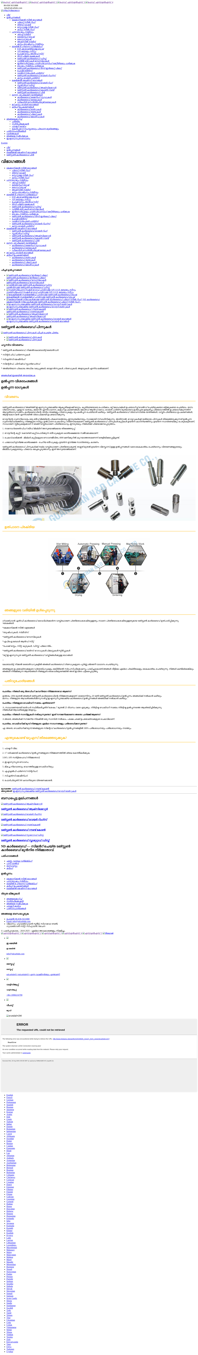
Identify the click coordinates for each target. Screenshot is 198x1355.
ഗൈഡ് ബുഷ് (24, 39)
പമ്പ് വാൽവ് (12, 863)
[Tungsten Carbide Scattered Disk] (22, 835)
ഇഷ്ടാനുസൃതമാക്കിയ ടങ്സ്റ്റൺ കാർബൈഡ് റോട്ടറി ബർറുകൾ (38, 307)
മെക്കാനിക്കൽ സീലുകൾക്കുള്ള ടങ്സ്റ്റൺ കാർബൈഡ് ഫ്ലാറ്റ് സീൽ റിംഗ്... (43, 302)
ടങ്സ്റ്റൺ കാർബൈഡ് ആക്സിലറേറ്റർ (36, 87)
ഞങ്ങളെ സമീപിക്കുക (17, 136)
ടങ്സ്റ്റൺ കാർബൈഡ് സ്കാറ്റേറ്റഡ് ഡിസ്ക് (25, 840)
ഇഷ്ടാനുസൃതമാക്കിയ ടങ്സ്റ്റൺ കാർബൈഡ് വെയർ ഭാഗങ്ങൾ (37, 321)
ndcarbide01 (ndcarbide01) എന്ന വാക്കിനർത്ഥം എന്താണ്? (33, 974)
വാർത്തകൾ (12, 133)
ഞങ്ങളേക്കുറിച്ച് (14, 119)
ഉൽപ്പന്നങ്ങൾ (13, 17)
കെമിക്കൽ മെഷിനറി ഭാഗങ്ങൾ (27, 80)
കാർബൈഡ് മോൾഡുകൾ (30, 116)
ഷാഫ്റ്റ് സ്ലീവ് (24, 34)
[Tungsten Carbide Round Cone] (20, 825)
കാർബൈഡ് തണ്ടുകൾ (29, 112)
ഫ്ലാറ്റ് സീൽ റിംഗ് (26, 22)
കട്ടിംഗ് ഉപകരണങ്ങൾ (23, 107)
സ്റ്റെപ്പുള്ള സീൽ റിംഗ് (28, 27)
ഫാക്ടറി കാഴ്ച (19, 126)
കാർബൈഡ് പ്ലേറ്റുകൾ (29, 114)
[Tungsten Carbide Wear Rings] (21, 814)
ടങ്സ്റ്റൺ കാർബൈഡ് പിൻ (31, 92)
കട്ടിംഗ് (9, 868)
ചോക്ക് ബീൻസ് (24, 71)
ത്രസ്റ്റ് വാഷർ (24, 25)
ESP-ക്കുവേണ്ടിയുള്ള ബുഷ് (30, 49)
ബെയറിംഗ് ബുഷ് (26, 37)
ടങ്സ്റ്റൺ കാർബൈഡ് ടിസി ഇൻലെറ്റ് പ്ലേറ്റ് (39, 68)
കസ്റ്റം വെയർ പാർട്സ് (28, 78)
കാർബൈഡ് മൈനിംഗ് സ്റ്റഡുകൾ (34, 97)
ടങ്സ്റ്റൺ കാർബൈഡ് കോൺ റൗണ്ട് (35, 90)
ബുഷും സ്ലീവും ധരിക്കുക (30, 66)
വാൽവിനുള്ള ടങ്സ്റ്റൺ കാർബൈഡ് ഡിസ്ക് (28, 287)
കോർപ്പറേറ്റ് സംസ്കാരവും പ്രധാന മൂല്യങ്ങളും (35, 129)
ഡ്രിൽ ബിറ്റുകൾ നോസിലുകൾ (33, 61)
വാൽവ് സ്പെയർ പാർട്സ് (30, 73)
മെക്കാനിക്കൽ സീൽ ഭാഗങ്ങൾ (27, 20)
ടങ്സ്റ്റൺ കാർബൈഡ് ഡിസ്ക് (31, 58)
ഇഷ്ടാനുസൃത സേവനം (18, 138)
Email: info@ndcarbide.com (18, 921)
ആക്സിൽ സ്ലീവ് (26, 41)
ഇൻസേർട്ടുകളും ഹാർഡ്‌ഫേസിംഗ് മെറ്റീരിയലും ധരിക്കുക (46, 63)
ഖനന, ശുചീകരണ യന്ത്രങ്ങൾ (27, 95)
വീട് (8, 15)
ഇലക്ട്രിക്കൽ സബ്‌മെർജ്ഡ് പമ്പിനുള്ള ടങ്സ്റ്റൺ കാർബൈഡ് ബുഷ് (40, 297)
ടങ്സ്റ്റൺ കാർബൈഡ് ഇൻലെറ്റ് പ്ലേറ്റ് (26, 278)
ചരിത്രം (16, 121)
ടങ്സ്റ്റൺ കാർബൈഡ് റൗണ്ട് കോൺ (25, 311)
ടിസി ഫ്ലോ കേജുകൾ (28, 56)
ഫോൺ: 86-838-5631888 (17, 919)
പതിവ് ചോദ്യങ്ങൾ (16, 131)
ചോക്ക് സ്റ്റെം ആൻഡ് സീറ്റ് (30, 54)
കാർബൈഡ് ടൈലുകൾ (29, 100)
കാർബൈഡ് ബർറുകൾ (29, 109)
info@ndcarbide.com (15, 954)
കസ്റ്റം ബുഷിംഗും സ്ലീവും (30, 44)
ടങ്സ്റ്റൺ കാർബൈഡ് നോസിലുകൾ (25, 282)
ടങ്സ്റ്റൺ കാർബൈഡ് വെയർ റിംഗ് (35, 83)
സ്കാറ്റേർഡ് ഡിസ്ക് (26, 85)
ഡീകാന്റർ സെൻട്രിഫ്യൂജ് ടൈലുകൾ (36, 102)
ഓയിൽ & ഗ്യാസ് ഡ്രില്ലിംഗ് (27, 46)
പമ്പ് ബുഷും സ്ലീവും (23, 32)
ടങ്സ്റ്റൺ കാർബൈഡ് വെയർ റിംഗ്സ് (36, 75)
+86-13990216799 (14, 995)
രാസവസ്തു (11, 866)
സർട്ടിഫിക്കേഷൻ (20, 124)
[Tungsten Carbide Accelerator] (21, 804)
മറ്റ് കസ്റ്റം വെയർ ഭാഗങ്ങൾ (25, 104)
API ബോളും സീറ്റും (26, 51)
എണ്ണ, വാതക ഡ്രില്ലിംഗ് (19, 861)
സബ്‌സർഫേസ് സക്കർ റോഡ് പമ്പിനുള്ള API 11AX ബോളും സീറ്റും (40, 292)
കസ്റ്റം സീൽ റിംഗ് (26, 29)
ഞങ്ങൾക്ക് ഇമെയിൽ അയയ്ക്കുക (18, 375)
